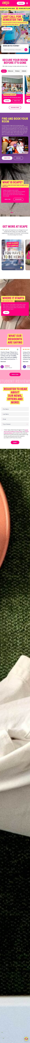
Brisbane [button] (17, 71)
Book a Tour (7, 158)
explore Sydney (7, 28)
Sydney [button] (4, 71)
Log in (6, 312)
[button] (27, 3)
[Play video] (15, 145)
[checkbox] (2, 430)
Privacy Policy (18, 431)
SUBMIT (15, 442)
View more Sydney (15, 107)
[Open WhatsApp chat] (5, 1039)
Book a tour (17, 100)
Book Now (18, 158)
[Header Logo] (6, 3)
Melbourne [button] (10, 71)
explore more (18, 199)
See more (8, 361)
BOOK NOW (21, 3)
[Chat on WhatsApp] (5, 1034)
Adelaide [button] (24, 71)
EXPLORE (7, 100)
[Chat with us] (26, 1039)
